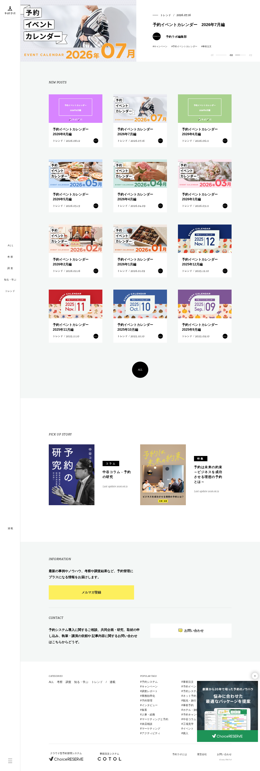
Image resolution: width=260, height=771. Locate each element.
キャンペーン (150, 686)
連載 (112, 682)
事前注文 (188, 681)
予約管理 (147, 700)
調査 (68, 682)
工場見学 (188, 723)
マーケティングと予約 (155, 719)
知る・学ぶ (10, 279)
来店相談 (147, 723)
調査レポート (150, 691)
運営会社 (202, 754)
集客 (144, 709)
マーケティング (151, 728)
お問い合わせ (224, 754)
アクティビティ (151, 733)
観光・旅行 (189, 700)
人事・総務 (148, 714)
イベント (188, 728)
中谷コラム (189, 719)
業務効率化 (148, 695)
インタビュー (150, 705)
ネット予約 (189, 695)
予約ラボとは (179, 754)
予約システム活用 (193, 691)
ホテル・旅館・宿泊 (195, 709)
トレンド (10, 291)
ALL (140, 369)
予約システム (150, 681)
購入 (185, 733)
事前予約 (188, 705)
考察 (60, 682)
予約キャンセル (192, 714)
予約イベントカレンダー (197, 686)
